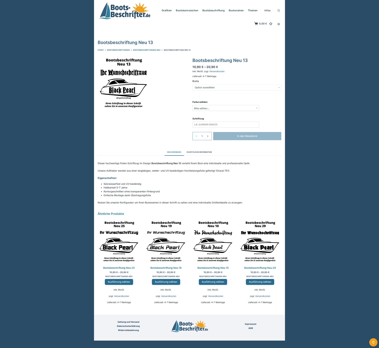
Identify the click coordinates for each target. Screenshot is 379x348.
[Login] (279, 24)
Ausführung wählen (119, 281)
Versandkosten (217, 71)
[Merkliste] (270, 23)
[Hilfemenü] (373, 342)
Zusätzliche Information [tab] (199, 152)
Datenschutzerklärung (128, 326)
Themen (253, 10)
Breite (195, 81)
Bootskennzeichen (187, 10)
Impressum (250, 324)
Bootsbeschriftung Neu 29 (260, 267)
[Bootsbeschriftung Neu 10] (213, 241)
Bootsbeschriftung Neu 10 (213, 267)
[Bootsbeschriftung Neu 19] (166, 241)
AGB (250, 328)
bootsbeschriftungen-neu (119, 276)
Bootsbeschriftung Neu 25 (119, 267)
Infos (267, 10)
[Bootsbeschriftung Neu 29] (260, 241)
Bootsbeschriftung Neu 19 (166, 267)
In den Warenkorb (247, 135)
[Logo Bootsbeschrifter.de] (124, 10)
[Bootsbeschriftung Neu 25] (119, 241)
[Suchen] (279, 10)
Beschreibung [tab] (174, 152)
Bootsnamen (236, 10)
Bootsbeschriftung (213, 10)
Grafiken (167, 10)
